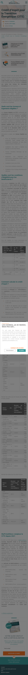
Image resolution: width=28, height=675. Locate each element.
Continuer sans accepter (17, 348)
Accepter (21, 350)
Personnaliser (10, 350)
